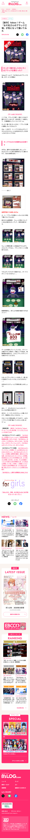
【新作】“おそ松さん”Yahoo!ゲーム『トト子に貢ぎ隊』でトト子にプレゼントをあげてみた (15, 430)
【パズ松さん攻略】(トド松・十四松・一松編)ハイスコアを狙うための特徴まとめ (15, 463)
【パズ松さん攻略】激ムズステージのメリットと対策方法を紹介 (15, 467)
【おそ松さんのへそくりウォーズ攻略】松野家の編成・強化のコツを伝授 (15, 454)
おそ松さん (14, 9)
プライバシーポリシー (16, 811)
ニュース (4, 781)
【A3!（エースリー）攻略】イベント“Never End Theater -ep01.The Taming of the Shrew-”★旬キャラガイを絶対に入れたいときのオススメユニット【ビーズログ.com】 (22, 554)
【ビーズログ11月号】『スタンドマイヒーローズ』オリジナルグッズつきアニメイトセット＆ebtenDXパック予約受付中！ (8, 533)
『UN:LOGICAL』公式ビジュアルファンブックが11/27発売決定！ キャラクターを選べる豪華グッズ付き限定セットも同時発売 (22, 533)
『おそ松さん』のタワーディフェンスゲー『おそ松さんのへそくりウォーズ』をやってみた (15, 443)
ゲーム (10, 18)
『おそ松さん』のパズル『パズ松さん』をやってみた (15, 440)
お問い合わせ (5, 811)
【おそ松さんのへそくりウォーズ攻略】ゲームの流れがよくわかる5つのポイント (15, 450)
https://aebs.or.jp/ (15, 829)
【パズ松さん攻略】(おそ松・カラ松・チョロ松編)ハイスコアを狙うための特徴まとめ (15, 459)
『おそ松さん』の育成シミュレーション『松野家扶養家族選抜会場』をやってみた (15, 437)
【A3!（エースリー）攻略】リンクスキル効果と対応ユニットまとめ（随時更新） (14, 661)
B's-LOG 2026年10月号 (15, 607)
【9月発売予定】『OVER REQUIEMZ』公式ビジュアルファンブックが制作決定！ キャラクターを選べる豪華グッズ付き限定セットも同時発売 (8, 700)
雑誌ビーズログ (5, 784)
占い (16, 784)
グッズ (16, 781)
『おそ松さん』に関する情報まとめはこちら (15, 472)
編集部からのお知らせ (20, 788)
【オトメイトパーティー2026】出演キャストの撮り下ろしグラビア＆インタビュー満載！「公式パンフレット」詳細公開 (8, 553)
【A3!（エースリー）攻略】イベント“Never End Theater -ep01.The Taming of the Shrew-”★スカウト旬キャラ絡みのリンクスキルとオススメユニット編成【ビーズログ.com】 (8, 680)
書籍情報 (4, 788)
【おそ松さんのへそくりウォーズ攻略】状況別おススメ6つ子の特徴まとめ (15, 457)
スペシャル (8, 9)
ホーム (3, 9)
